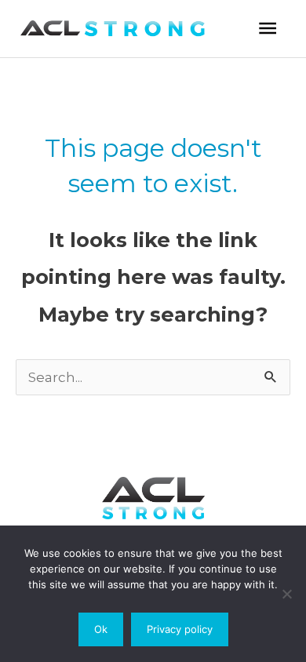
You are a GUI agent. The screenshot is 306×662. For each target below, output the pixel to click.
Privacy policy (180, 629)
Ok (100, 629)
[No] (286, 594)
